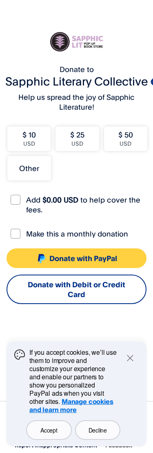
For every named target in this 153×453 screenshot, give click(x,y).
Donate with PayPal (83, 258)
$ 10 (29, 138)
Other (29, 168)
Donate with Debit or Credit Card (76, 289)
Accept (48, 430)
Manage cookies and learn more (71, 405)
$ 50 (125, 138)
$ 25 (77, 138)
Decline (98, 430)
